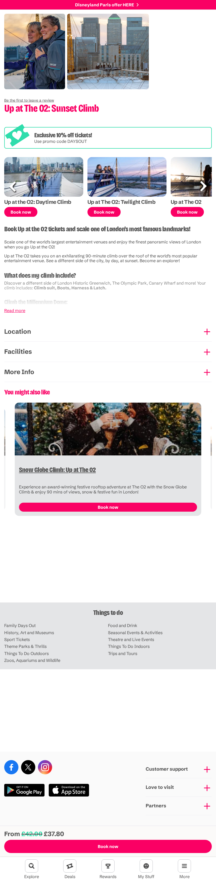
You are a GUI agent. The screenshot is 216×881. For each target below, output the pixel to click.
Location (17, 331)
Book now (108, 846)
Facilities (18, 351)
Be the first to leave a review (29, 100)
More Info (19, 372)
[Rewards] (108, 866)
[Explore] (31, 866)
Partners (156, 806)
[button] (29, 100)
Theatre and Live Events (131, 639)
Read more (14, 310)
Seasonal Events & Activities (135, 632)
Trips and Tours (122, 653)
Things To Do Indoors (129, 646)
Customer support (167, 769)
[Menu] (184, 866)
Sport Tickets (17, 639)
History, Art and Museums (29, 632)
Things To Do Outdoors (26, 653)
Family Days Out (20, 625)
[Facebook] (11, 767)
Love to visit (160, 787)
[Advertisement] (108, 561)
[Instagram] (45, 767)
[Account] (146, 866)
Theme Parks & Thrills (25, 646)
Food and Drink (122, 625)
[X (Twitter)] (28, 767)
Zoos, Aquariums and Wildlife (32, 660)
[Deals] (69, 866)
